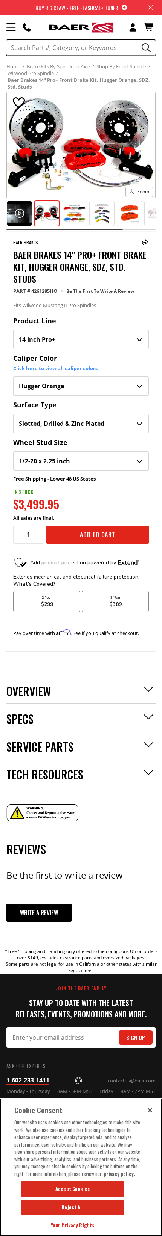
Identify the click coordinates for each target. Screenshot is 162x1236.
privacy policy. (119, 1173)
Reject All (72, 1207)
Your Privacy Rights (72, 1225)
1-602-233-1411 (27, 1080)
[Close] (150, 1110)
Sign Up (135, 1038)
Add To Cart (97, 534)
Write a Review (39, 912)
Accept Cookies (72, 1188)
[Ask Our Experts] (26, 27)
